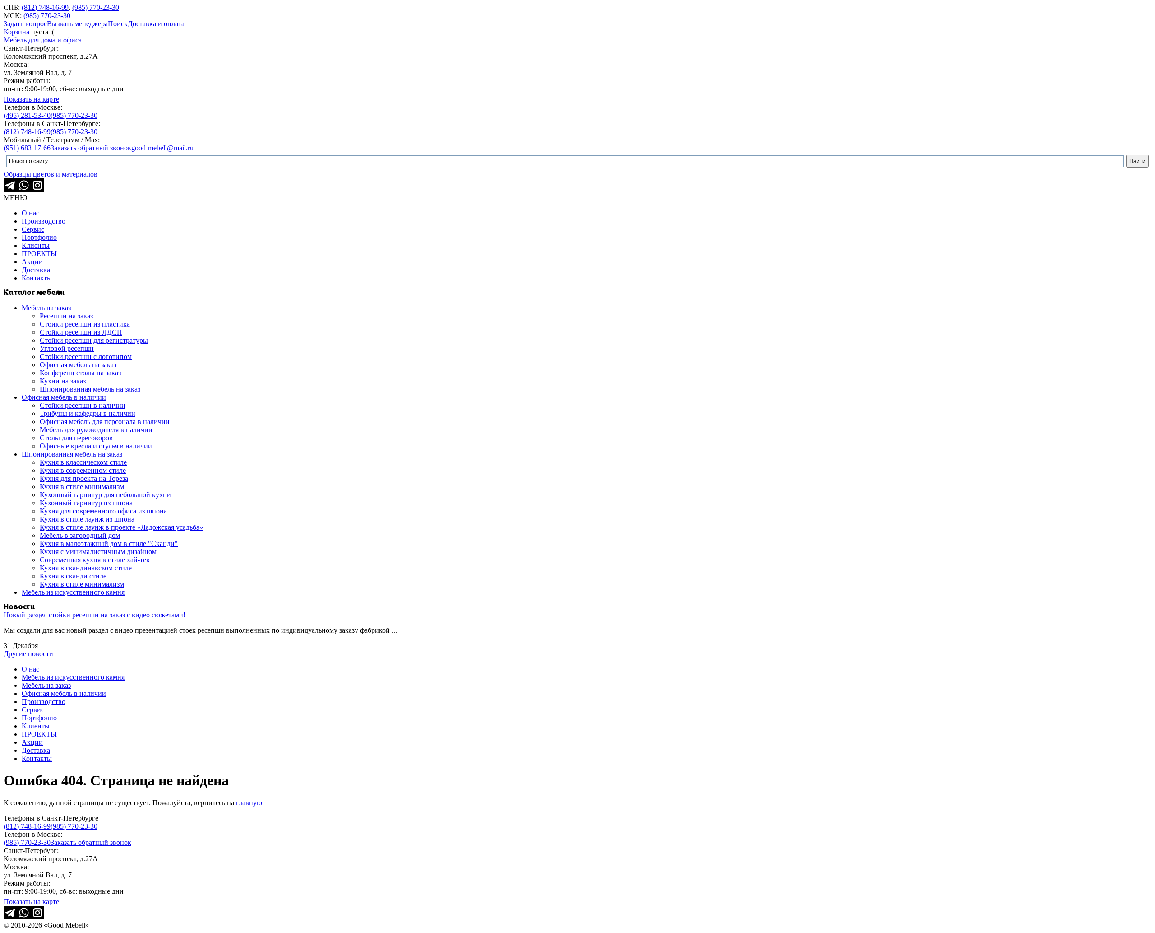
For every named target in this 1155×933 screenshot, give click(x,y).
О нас (30, 213)
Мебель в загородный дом (80, 535)
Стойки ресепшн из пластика (85, 324)
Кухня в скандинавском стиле (86, 568)
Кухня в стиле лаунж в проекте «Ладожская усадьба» (121, 527)
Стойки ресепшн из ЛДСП (81, 332)
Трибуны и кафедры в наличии (87, 413)
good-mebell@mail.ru (162, 148)
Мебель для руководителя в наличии (96, 430)
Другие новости (28, 654)
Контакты (37, 278)
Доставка (36, 270)
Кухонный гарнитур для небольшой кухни (105, 495)
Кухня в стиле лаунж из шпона (87, 519)
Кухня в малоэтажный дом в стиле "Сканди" (109, 543)
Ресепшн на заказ (66, 316)
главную (249, 803)
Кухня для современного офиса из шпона (103, 511)
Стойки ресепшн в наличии (82, 405)
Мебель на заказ (46, 308)
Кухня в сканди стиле (73, 576)
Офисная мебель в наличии (64, 397)
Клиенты (36, 245)
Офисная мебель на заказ (78, 365)
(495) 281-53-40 (27, 115)
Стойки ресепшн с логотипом (86, 356)
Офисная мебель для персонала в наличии (105, 421)
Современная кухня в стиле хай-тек (95, 560)
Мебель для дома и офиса (43, 40)
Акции (32, 262)
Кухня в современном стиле (83, 470)
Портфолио (39, 237)
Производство (43, 221)
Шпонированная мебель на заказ (90, 389)
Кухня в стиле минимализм (82, 486)
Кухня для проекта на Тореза (84, 478)
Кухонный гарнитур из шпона (86, 503)
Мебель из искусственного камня (73, 592)
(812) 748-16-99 (45, 7)
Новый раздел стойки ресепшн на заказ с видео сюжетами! (94, 615)
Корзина (16, 32)
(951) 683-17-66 (27, 148)
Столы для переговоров (76, 438)
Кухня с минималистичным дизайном (98, 551)
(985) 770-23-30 (95, 7)
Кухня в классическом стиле (83, 462)
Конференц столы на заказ (80, 373)
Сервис (33, 229)
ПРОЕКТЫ (39, 253)
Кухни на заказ (63, 381)
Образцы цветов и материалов (50, 174)
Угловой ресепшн (67, 348)
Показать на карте (31, 99)
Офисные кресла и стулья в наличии (96, 446)
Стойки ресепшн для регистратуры (94, 340)
